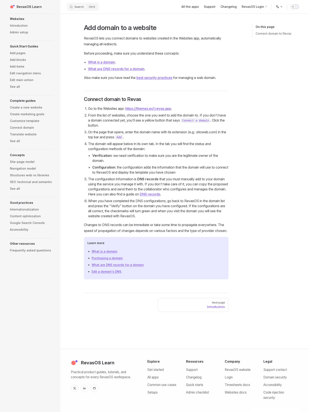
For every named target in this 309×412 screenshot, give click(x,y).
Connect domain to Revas (273, 33)
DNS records (150, 194)
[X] (74, 388)
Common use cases (161, 385)
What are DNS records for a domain (116, 69)
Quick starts (194, 385)
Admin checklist (197, 392)
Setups (152, 392)
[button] (32, 19)
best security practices (154, 78)
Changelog (194, 377)
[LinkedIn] (84, 388)
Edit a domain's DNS (106, 271)
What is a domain (101, 62)
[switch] (295, 6)
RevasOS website (238, 370)
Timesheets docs (237, 385)
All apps (153, 377)
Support (192, 370)
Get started (155, 370)
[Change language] (279, 6)
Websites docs (236, 392)
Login (229, 377)
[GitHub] (94, 388)
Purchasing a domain (107, 258)
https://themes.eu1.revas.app (148, 108)
